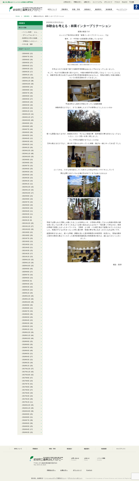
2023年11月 (26, 153)
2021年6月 (25, 241)
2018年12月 (26, 332)
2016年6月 (25, 423)
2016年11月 (26, 408)
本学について (52, 9)
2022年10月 (26, 193)
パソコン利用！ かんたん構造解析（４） (36, 32)
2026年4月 (25, 65)
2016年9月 (25, 414)
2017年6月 (25, 387)
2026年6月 (25, 59)
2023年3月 (25, 178)
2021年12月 (26, 223)
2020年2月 (25, 290)
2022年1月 (25, 220)
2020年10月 (26, 265)
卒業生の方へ (78, 2)
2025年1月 (25, 111)
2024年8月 (25, 126)
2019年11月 (26, 299)
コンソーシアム (97, 2)
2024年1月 (25, 147)
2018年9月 (25, 341)
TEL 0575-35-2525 (40, 465)
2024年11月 (26, 117)
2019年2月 (25, 326)
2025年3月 (25, 105)
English (124, 2)
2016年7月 (25, 420)
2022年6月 (25, 205)
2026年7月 (25, 56)
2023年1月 (25, 184)
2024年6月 (25, 132)
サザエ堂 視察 (27, 44)
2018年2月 (25, 362)
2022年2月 (25, 217)
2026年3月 (25, 68)
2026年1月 (25, 75)
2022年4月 (25, 211)
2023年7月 (25, 165)
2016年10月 (26, 411)
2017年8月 (25, 381)
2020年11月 (26, 262)
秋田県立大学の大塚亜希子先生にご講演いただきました (41, 38)
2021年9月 (25, 232)
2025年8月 (25, 90)
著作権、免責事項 (37, 478)
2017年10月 (26, 375)
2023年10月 (26, 156)
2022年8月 (25, 199)
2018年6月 (25, 350)
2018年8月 (25, 344)
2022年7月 (25, 202)
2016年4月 (25, 429)
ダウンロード (108, 2)
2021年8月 (25, 235)
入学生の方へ (68, 2)
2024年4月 (25, 138)
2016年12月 (26, 405)
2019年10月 (26, 302)
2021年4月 (25, 247)
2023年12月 (26, 150)
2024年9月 (25, 123)
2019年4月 (25, 320)
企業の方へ (87, 2)
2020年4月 (25, 284)
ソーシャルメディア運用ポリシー (55, 478)
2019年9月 (25, 305)
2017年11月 (26, 372)
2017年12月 (26, 369)
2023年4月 (25, 175)
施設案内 (98, 9)
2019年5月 (25, 317)
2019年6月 (25, 314)
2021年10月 (26, 229)
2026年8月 (25, 53)
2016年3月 (25, 432)
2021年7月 (25, 238)
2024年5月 (25, 135)
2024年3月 (25, 141)
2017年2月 (25, 399)
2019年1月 (25, 329)
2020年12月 (26, 259)
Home (18, 16)
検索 (132, 2)
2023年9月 (25, 159)
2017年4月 (25, 393)
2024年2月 (25, 144)
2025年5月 (25, 99)
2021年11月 (26, 226)
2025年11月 (26, 81)
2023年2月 (25, 181)
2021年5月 (25, 244)
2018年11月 (26, 335)
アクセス (117, 2)
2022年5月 (25, 208)
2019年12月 (26, 296)
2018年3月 (25, 359)
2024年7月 (25, 129)
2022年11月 (26, 190)
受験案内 (65, 9)
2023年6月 (25, 168)
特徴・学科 (76, 9)
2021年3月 (25, 250)
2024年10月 (26, 120)
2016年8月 (25, 417)
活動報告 (27, 16)
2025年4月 (25, 102)
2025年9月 (25, 87)
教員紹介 (87, 9)
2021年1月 (25, 256)
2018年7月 (25, 347)
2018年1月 (25, 365)
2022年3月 (25, 214)
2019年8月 (25, 308)
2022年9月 (25, 196)
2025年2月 (25, 108)
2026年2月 (25, 72)
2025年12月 (26, 78)
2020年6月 (25, 278)
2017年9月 (25, 378)
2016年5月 (25, 426)
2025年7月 (25, 93)
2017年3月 (25, 396)
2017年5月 (25, 390)
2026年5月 (25, 62)
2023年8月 (25, 162)
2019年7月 (25, 311)
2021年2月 (25, 253)
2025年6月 (25, 96)
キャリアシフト (122, 9)
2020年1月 (25, 293)
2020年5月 (25, 281)
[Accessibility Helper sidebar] (136, 7)
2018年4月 (25, 356)
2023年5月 (25, 172)
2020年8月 (25, 272)
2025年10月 (26, 84)
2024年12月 (26, 114)
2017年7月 (25, 384)
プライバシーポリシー (75, 478)
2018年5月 (25, 353)
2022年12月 (26, 187)
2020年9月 (25, 269)
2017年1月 (25, 402)
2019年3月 (25, 323)
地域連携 (109, 9)
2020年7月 (25, 275)
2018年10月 (26, 338)
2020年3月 (25, 287)
